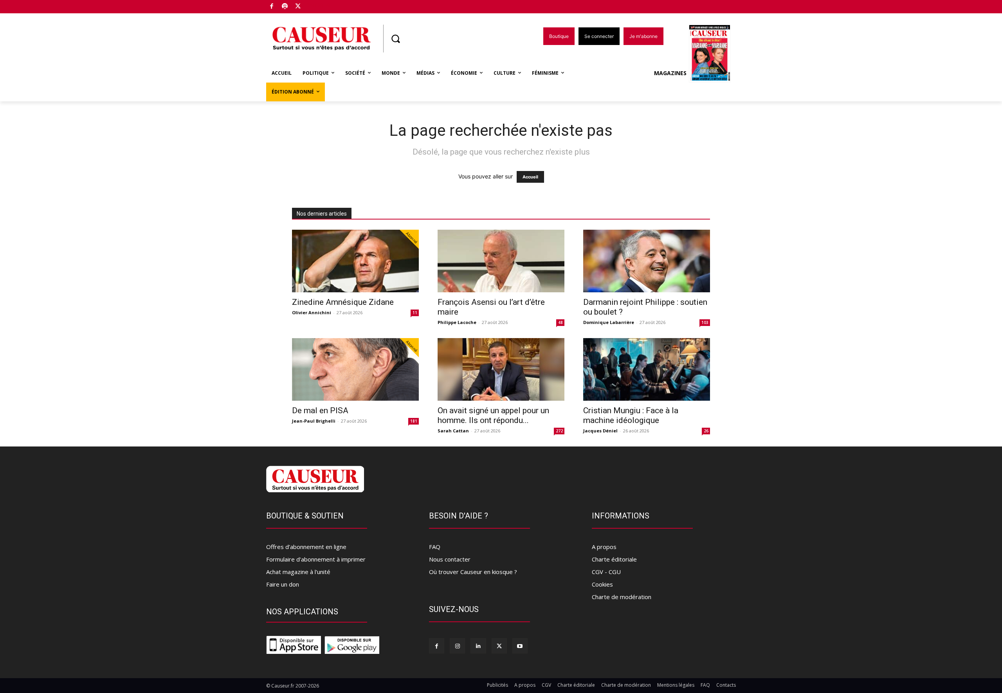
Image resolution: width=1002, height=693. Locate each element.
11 (415, 312)
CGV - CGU (606, 572)
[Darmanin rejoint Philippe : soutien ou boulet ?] (646, 261)
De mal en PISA (320, 410)
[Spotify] (285, 7)
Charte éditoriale (614, 559)
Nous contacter (449, 559)
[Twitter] (298, 7)
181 (413, 421)
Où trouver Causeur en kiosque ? (473, 572)
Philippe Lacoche (457, 322)
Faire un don (282, 584)
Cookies (602, 584)
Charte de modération (621, 597)
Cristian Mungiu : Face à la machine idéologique (630, 415)
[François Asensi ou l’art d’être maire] (501, 261)
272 (559, 431)
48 (560, 322)
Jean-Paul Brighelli (313, 421)
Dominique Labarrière (608, 322)
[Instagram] (457, 645)
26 (706, 431)
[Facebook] (272, 7)
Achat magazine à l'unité (298, 572)
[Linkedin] (478, 645)
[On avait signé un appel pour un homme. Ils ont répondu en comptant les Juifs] (501, 369)
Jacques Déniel (600, 431)
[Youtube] (520, 645)
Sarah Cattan (453, 431)
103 (704, 322)
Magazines (670, 73)
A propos (604, 547)
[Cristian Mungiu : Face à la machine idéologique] (646, 369)
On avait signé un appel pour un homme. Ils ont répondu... (493, 415)
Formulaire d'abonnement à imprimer (316, 559)
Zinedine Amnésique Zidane (343, 302)
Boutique (317, 5)
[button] (395, 38)
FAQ (434, 547)
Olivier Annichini (311, 312)
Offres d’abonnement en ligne (306, 547)
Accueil (530, 177)
